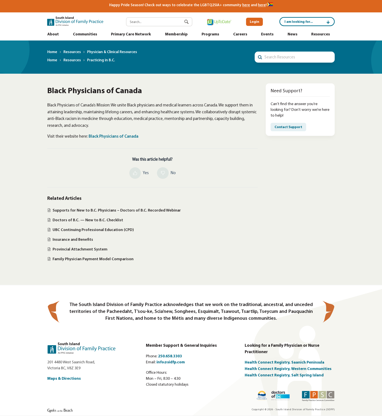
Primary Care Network (131, 35)
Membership (176, 35)
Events (267, 35)
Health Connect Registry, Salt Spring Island (285, 375)
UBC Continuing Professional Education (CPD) (93, 230)
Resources (320, 35)
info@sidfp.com (171, 362)
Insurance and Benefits (73, 240)
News (292, 35)
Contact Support (288, 127)
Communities (85, 35)
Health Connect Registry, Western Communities (288, 369)
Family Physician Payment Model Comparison (93, 259)
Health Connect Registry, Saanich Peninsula (284, 363)
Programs (210, 35)
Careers (240, 35)
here (246, 5)
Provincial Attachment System (80, 249)
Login (254, 22)
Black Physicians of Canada (113, 137)
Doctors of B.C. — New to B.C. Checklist (88, 220)
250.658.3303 (170, 356)
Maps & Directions (64, 379)
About (53, 35)
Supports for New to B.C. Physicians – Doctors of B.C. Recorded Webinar (117, 210)
